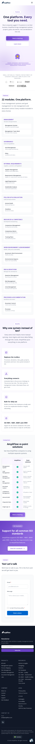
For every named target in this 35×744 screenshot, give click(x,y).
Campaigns (21, 699)
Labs (2, 677)
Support (3, 697)
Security (20, 706)
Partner (3, 695)
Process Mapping (5, 668)
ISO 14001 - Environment (25, 675)
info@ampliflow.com (6, 717)
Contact (3, 693)
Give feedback (5, 700)
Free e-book (21, 683)
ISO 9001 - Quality (23, 672)
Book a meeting (17, 38)
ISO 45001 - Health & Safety (25, 677)
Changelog (21, 665)
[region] (17, 59)
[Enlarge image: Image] (17, 59)
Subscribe (17, 650)
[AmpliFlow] (6, 632)
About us (3, 691)
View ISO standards (16, 548)
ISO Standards (22, 670)
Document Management (7, 675)
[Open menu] (32, 2)
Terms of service (22, 693)
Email (9, 582)
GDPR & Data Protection (25, 708)
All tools (3, 663)
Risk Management (6, 670)
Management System (7, 665)
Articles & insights (23, 663)
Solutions (20, 668)
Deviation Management (7, 672)
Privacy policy (22, 691)
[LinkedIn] (3, 722)
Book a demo (17, 613)
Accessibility (21, 701)
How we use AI (22, 703)
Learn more (17, 44)
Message (9, 591)
